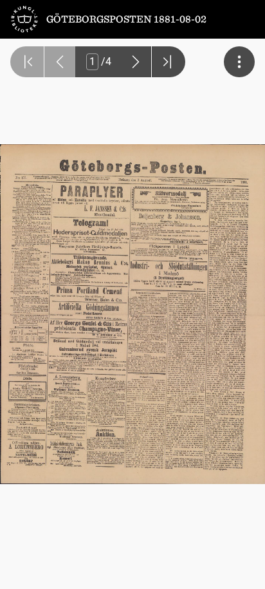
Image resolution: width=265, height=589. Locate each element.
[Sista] (168, 61)
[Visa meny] (239, 61)
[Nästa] (135, 61)
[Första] (27, 61)
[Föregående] (59, 61)
